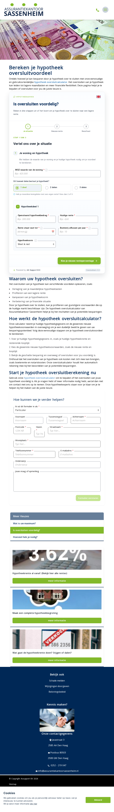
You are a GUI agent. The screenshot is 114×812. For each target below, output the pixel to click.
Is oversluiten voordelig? (26, 530)
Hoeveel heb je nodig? (25, 537)
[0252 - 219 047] (97, 9)
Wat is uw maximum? (24, 523)
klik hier (33, 804)
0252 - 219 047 (58, 765)
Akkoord (98, 800)
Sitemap (12, 784)
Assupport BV (27, 778)
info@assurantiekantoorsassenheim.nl (58, 770)
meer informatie (57, 580)
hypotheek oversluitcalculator (50, 82)
